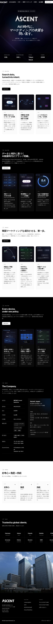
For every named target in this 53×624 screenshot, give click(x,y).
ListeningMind (12, 2)
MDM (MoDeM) (28, 607)
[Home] (8, 601)
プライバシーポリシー (46, 620)
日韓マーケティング (27, 2)
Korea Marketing (28, 610)
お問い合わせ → (43, 607)
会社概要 (41, 2)
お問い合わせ (49, 2)
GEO (19, 2)
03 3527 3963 (5, 610)
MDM (35, 2)
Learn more (6, 89)
